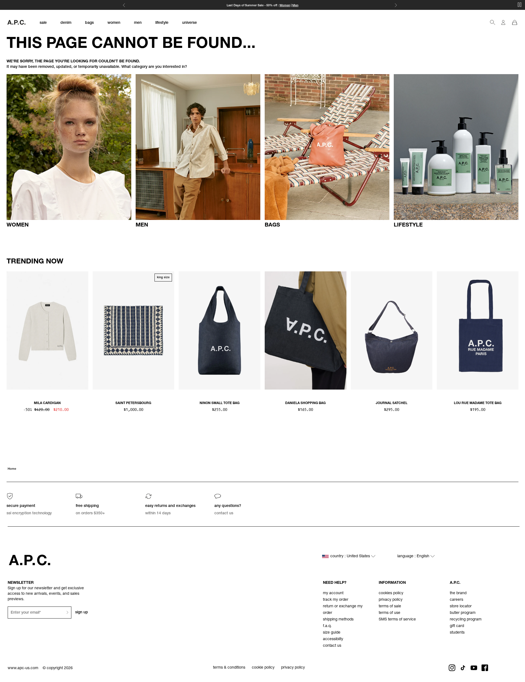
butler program (463, 613)
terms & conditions (229, 668)
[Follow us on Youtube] (474, 667)
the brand (458, 593)
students (457, 633)
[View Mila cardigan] (47, 330)
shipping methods (338, 620)
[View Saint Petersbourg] (133, 330)
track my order (335, 600)
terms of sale (390, 606)
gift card (457, 626)
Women (284, 5)
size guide (331, 633)
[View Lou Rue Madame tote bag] (477, 330)
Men (295, 5)
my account (333, 593)
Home (12, 469)
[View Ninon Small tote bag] (219, 330)
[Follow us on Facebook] (485, 667)
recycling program (466, 620)
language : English (413, 556)
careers (456, 600)
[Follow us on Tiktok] (463, 667)
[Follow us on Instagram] (452, 667)
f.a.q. (327, 626)
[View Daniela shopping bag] (305, 330)
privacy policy (390, 600)
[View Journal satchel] (392, 330)
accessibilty (333, 639)
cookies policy (391, 593)
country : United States (350, 556)
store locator (461, 606)
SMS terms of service (397, 620)
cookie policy (263, 668)
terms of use (389, 613)
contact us (332, 646)
